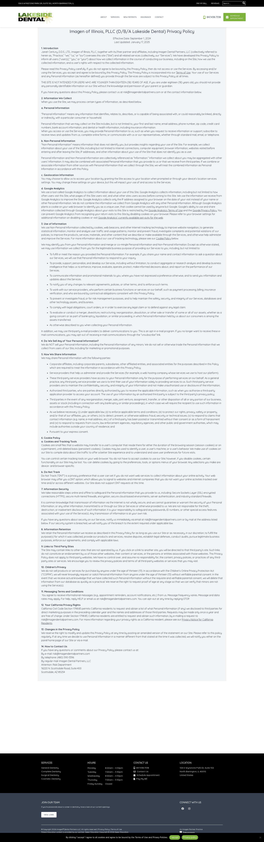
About (104, 17)
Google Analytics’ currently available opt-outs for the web (130, 217)
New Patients (130, 17)
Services (115, 17)
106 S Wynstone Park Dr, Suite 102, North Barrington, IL (46, 3)
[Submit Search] (244, 3)
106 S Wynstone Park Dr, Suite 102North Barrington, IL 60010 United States (197, 771)
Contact (159, 17)
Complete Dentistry (51, 771)
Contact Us (142, 771)
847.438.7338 (213, 17)
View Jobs (49, 814)
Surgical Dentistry (50, 775)
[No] (260, 837)
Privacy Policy (104, 829)
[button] (183, 809)
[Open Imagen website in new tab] (187, 832)
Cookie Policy (163, 238)
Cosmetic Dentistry (51, 778)
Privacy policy (190, 837)
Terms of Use (183, 72)
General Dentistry (50, 767)
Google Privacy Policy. (205, 210)
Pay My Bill (201, 3)
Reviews (215, 3)
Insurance (146, 17)
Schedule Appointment (148, 775)
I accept (175, 837)
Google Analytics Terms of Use (165, 210)
